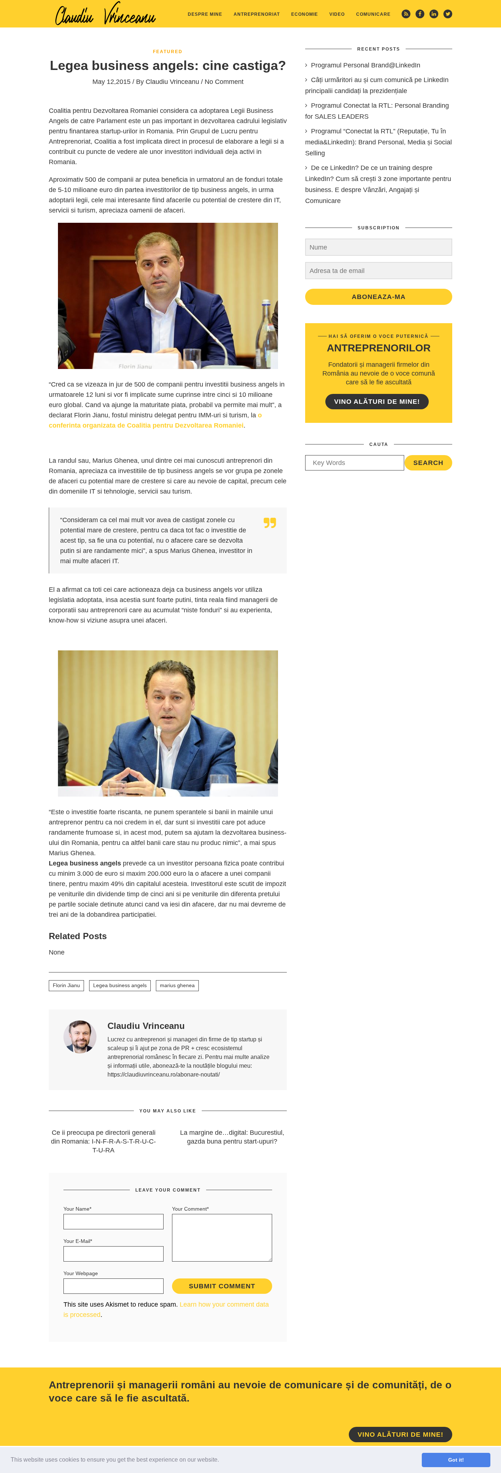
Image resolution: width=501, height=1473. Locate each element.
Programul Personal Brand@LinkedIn (365, 65)
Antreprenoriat (257, 14)
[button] (221, 1460)
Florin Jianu (66, 985)
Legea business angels (120, 985)
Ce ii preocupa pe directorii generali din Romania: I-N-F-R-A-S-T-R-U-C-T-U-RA (103, 1141)
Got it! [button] (456, 1460)
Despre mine (205, 14)
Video (337, 14)
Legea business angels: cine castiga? (168, 65)
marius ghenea (177, 985)
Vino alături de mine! (377, 401)
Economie (304, 14)
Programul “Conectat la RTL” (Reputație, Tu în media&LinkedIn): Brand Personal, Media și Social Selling (378, 142)
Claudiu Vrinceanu (172, 81)
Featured (168, 51)
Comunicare (373, 14)
